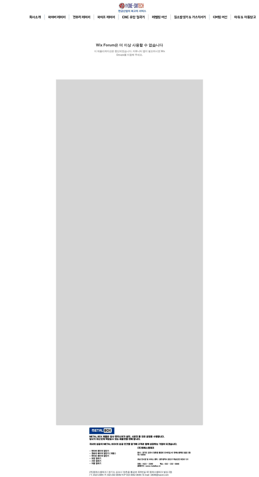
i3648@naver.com (160, 475)
